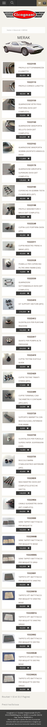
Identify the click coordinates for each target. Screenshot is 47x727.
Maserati (16, 30)
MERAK (24, 30)
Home (9, 30)
